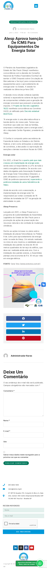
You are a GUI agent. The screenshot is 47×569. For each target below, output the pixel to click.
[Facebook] (26, 547)
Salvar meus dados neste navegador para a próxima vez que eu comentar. (21, 456)
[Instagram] (20, 547)
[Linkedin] (15, 547)
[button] (36, 6)
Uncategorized (31, 22)
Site (5, 442)
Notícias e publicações (18, 22)
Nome (6, 420)
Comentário (8, 391)
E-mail (6, 431)
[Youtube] (31, 547)
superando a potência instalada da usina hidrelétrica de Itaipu (22, 182)
